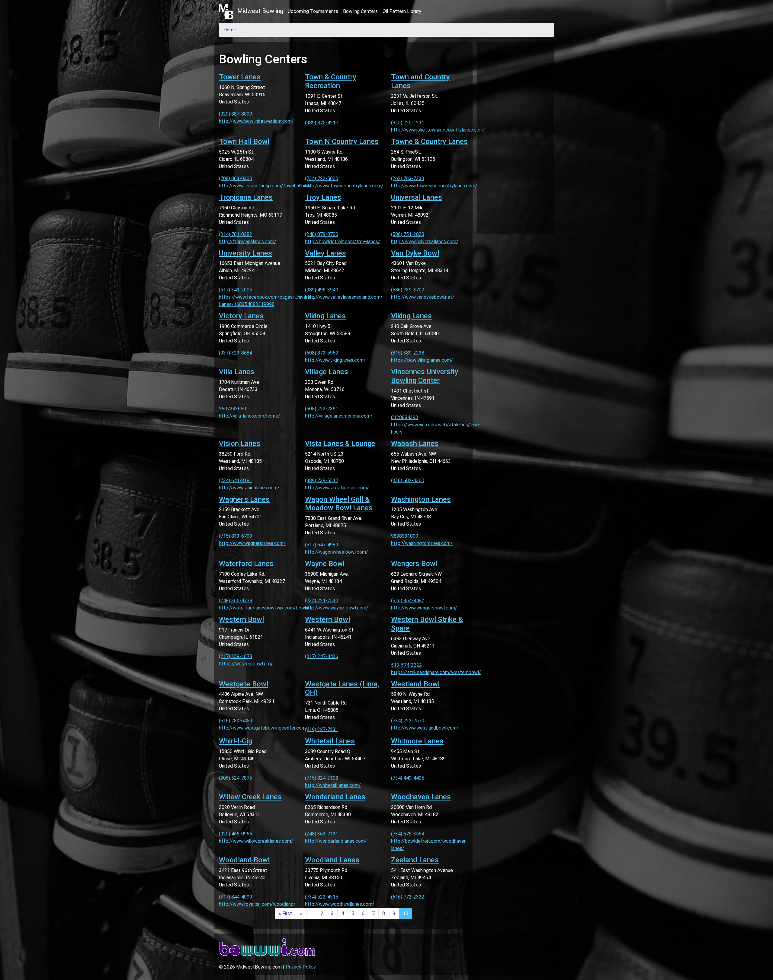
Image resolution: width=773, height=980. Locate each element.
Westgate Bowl (243, 684)
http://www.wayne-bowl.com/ (336, 608)
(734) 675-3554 (407, 834)
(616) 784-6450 (235, 721)
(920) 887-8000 (235, 114)
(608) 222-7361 (321, 409)
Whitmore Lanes (417, 741)
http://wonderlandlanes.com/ (336, 841)
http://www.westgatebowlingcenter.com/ (263, 728)
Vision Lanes (239, 443)
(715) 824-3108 (321, 778)
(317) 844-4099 (235, 897)
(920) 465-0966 (235, 834)
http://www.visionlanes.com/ (249, 488)
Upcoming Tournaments (313, 11)
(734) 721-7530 (321, 600)
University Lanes (245, 253)
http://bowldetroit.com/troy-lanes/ (342, 241)
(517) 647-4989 (321, 545)
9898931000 (404, 536)
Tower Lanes (240, 77)
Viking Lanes (325, 316)
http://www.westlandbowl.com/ (425, 728)
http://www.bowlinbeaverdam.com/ (256, 121)
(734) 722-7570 (407, 721)
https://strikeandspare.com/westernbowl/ (436, 672)
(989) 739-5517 (321, 480)
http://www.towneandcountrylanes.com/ (434, 186)
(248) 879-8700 (321, 234)
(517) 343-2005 (235, 290)
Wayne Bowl (325, 563)
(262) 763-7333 (407, 178)
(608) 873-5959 (321, 353)
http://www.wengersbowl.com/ (424, 608)
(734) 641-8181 (235, 480)
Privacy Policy (301, 967)
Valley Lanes (325, 253)
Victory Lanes (241, 316)
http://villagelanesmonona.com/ (339, 416)
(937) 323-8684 (235, 353)
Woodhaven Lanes (421, 797)
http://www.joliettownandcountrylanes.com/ (438, 130)
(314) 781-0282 (235, 234)
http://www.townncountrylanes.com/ (344, 186)
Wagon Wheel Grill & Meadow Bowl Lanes (339, 503)
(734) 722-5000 (321, 178)
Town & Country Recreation (330, 81)
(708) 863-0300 (235, 178)
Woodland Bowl (244, 860)
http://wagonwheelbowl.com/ (336, 552)
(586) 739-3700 (407, 290)
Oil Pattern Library (402, 11)
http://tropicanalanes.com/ (247, 241)
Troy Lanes (323, 197)
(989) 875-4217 (321, 123)
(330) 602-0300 (407, 480)
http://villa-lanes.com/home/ (249, 416)
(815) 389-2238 (407, 353)
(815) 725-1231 (407, 123)
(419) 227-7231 (321, 729)
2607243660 (232, 409)
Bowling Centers (360, 11)
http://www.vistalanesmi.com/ (337, 488)
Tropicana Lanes (246, 197)
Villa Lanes (236, 372)
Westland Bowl (415, 684)
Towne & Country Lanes (429, 141)
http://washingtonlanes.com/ (422, 543)
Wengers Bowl (414, 563)
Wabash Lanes (414, 443)
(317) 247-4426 (321, 656)
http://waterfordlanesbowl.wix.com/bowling (265, 608)
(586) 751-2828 (407, 234)
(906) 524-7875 (235, 778)
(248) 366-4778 (235, 600)
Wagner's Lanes (244, 499)
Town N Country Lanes (342, 141)
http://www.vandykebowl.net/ (422, 297)
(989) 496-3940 (321, 290)
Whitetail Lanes (330, 741)
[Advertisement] (515, 137)
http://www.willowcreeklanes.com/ (256, 841)
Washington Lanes (421, 499)
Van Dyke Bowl (415, 253)
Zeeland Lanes (415, 860)
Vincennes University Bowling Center (424, 376)
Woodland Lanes (332, 860)
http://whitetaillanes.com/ (333, 785)
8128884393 (404, 417)
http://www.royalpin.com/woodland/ (257, 904)
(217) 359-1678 (235, 656)
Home (230, 30)
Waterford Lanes (246, 563)
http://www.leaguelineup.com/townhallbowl (265, 186)
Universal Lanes (416, 197)
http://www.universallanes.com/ (424, 241)
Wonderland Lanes (335, 797)
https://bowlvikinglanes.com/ (422, 360)
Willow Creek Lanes (250, 797)
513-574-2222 (406, 665)
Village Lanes (326, 372)
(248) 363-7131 (321, 834)
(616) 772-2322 (407, 897)
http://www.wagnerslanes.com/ (252, 543)
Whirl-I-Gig (235, 741)
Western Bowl (241, 619)
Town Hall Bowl (244, 141)
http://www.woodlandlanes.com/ (339, 904)
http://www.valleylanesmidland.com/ (344, 297)
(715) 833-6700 (235, 536)
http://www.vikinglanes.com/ (335, 360)
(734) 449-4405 (407, 778)
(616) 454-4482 (407, 600)
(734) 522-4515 (321, 897)
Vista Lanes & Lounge (340, 443)
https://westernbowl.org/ (246, 664)
